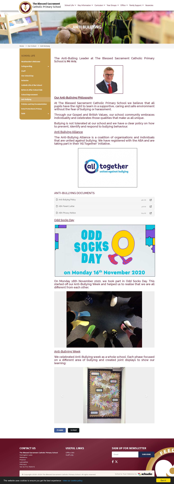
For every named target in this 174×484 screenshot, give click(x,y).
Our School (32, 46)
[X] (116, 461)
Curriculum (99, 5)
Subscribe (146, 454)
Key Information (84, 5)
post (74, 430)
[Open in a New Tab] (151, 200)
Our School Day (27, 76)
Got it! (163, 480)
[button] (61, 319)
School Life (69, 5)
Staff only (70, 455)
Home (22, 46)
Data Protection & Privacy (31, 109)
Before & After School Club (31, 90)
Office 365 (70, 453)
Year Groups (112, 5)
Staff (23, 71)
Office (123, 5)
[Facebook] (113, 461)
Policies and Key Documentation (34, 104)
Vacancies (149, 5)
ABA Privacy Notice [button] (67, 213)
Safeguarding (26, 66)
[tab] (104, 200)
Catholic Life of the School (31, 85)
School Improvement (29, 95)
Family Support (135, 5)
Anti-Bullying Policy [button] (67, 200)
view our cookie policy (73, 480)
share (60, 430)
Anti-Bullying (26, 99)
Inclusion (24, 81)
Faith (23, 114)
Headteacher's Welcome (30, 62)
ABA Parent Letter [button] (66, 206)
